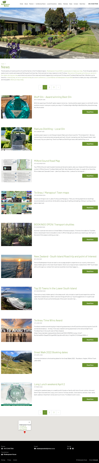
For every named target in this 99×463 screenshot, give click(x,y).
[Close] (29, 422)
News (70, 4)
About (26, 4)
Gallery (60, 4)
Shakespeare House (9, 454)
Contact (76, 4)
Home (21, 4)
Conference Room (41, 4)
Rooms (31, 4)
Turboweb (95, 460)
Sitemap (3, 460)
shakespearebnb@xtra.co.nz (45, 448)
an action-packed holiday (24, 77)
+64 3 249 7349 (93, 4)
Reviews (65, 4)
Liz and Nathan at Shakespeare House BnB (59, 77)
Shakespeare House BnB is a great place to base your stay (64, 71)
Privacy (9, 460)
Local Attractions (52, 4)
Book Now (82, 4)
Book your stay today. (17, 79)
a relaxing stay (10, 77)
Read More (90, 112)
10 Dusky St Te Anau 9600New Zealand (23, 428)
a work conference (39, 77)
